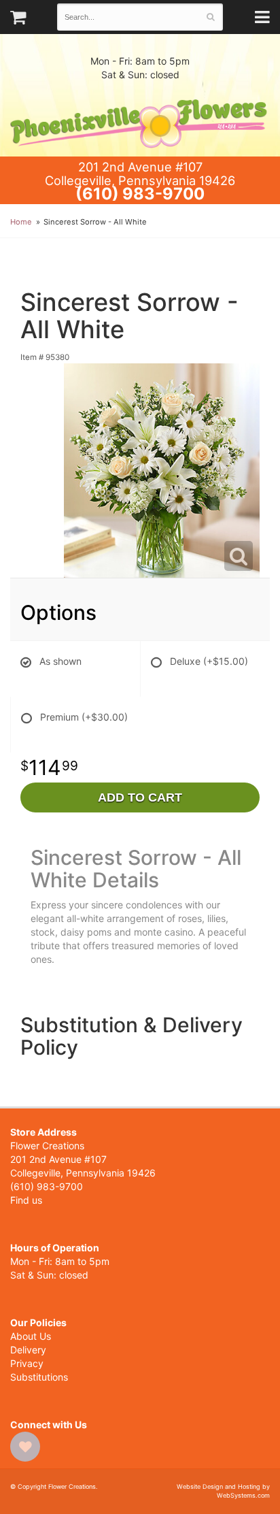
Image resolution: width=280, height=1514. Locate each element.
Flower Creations (140, 119)
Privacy (26, 1363)
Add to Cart (140, 797)
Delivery (28, 1349)
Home (21, 222)
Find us (26, 1200)
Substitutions (39, 1377)
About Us (30, 1336)
